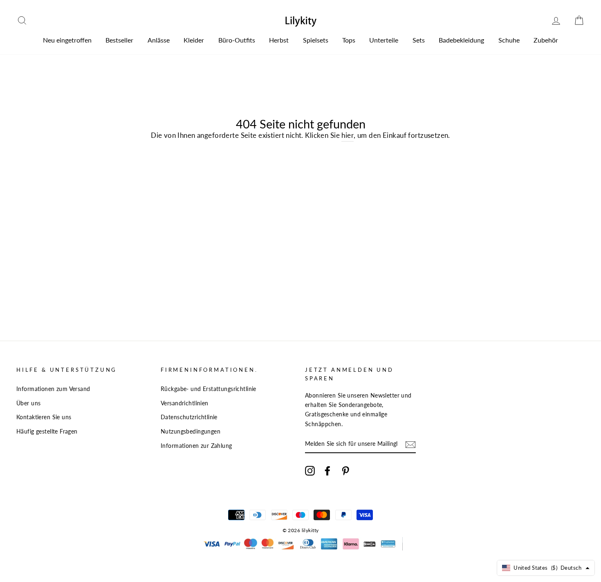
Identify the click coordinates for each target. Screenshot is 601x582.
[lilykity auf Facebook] (327, 470)
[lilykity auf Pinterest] (345, 470)
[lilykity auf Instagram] (310, 470)
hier (347, 135)
